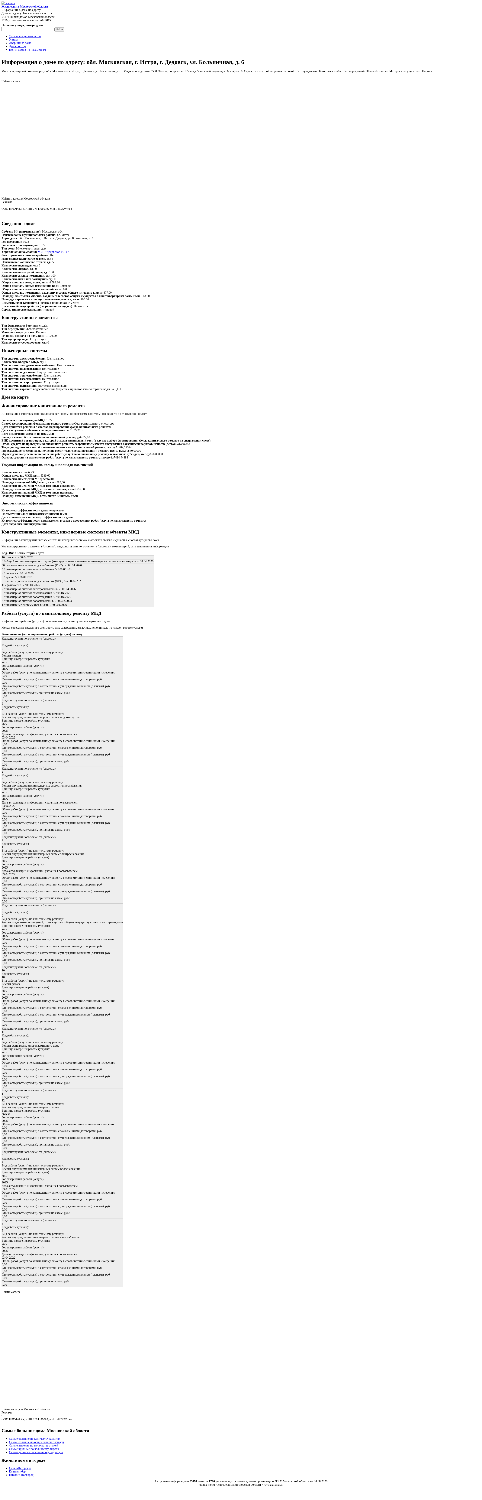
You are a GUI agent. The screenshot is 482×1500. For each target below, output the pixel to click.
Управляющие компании (25, 36)
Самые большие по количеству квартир (34, 1438)
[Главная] (8, 3)
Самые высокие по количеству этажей (33, 1445)
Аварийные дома (20, 42)
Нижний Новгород (21, 1474)
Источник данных (273, 1484)
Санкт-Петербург (20, 1468)
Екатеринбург (18, 1471)
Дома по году (17, 46)
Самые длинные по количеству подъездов (36, 1452)
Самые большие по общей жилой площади (36, 1442)
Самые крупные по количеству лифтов (34, 1448)
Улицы (13, 39)
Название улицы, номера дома (22, 25)
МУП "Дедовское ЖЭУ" (53, 251)
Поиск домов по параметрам (27, 49)
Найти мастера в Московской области (26, 198)
